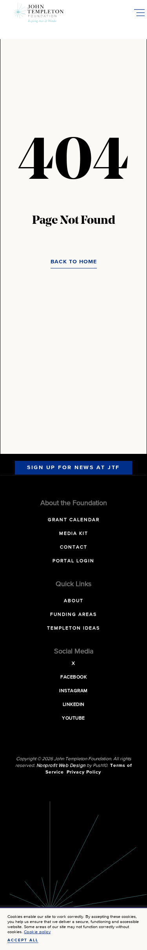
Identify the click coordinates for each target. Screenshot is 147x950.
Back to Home (74, 261)
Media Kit (73, 533)
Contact (73, 547)
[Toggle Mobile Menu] (139, 12)
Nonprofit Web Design (60, 765)
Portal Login (73, 561)
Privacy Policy (84, 772)
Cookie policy (37, 932)
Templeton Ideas (73, 628)
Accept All (22, 940)
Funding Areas (73, 614)
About (73, 601)
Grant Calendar (74, 520)
